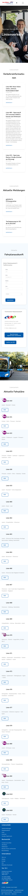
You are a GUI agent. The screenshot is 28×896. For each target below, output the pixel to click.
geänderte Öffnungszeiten (11, 200)
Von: (6, 269)
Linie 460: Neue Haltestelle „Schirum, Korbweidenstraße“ (13, 89)
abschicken (10, 300)
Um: (6, 286)
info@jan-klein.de (8, 880)
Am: (6, 275)
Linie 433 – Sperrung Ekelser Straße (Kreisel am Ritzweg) (13, 157)
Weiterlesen (9, 102)
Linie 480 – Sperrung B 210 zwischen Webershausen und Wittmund (13, 115)
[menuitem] (22, 3)
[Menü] (22, 3)
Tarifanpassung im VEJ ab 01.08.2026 (13, 222)
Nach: (6, 281)
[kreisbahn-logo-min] (11, 3)
